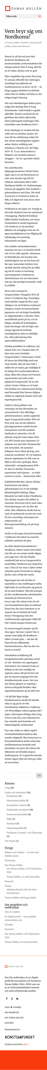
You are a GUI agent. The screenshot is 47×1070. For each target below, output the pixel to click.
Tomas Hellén (13, 42)
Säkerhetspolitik (15, 828)
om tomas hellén (14, 1017)
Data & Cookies (12, 912)
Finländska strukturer (18, 809)
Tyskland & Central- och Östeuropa (24, 832)
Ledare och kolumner (20, 46)
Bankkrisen (12, 796)
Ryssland (11, 823)
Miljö (9, 819)
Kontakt (9, 924)
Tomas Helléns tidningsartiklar (20, 897)
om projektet (12, 1012)
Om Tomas (10, 841)
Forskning (10, 860)
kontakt (9, 1022)
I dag (7, 787)
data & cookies (13, 1007)
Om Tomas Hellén (14, 865)
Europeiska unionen (17, 805)
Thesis (8, 886)
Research (9, 881)
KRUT (26, 1044)
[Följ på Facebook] (7, 999)
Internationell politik (17, 814)
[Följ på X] (12, 999)
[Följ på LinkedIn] (17, 999)
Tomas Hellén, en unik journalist (23, 876)
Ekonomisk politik (16, 800)
